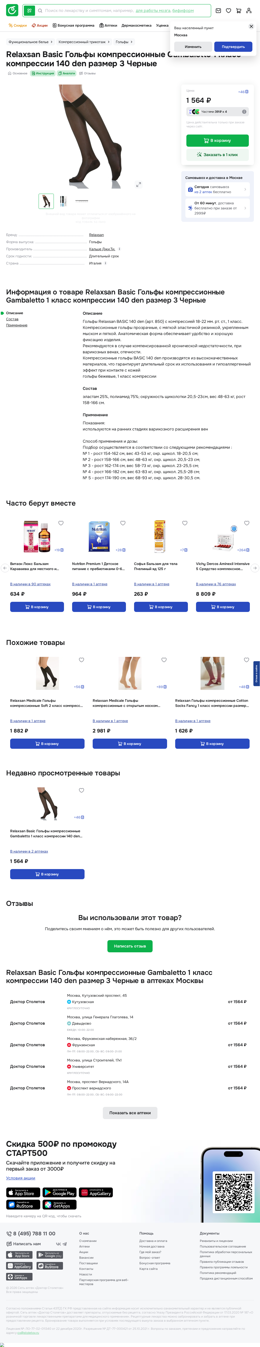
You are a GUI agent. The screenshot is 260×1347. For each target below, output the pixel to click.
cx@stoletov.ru (28, 1333)
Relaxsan (96, 234)
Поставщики (88, 1263)
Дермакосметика (137, 25)
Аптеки (111, 25)
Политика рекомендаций (218, 1273)
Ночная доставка (152, 1246)
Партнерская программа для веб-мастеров (104, 1282)
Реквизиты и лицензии (216, 1241)
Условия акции (20, 1178)
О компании (87, 1241)
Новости (85, 1274)
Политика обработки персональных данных (226, 1254)
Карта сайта (148, 1269)
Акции (42, 25)
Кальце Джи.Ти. (102, 249)
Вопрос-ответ (149, 1258)
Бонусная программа (76, 25)
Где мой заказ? (150, 1252)
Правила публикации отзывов (222, 1262)
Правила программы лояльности (224, 1267)
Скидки (20, 25)
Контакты (86, 1269)
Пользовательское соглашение (223, 1246)
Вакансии (86, 1258)
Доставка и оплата (153, 1241)
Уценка (162, 25)
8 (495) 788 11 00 (34, 1234)
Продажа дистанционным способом (226, 1278)
